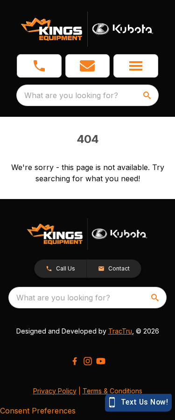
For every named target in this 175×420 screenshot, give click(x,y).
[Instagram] (87, 361)
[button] (39, 66)
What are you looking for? (71, 95)
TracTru (120, 331)
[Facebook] (74, 361)
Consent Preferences (38, 410)
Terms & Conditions (112, 391)
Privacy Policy (55, 391)
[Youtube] (100, 361)
